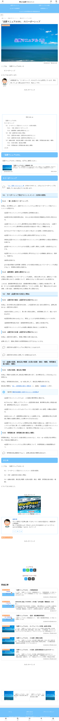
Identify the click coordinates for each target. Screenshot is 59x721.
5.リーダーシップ (9, 123)
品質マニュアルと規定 (7, 537)
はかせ (15, 519)
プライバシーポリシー (48, 711)
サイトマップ (29, 714)
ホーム (10, 711)
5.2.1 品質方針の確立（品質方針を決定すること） (21, 135)
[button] (34, 570)
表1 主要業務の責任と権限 (21, 386)
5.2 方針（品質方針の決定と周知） (16, 133)
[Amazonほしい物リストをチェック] (21, 531)
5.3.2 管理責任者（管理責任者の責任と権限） (20, 145)
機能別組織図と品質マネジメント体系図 (24, 392)
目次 (27, 117)
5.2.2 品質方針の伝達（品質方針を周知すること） (21, 138)
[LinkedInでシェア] (31, 570)
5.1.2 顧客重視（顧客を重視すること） (18, 130)
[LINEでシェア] (27, 570)
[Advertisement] (29, 102)
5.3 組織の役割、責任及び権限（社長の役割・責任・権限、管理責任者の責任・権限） (30, 140)
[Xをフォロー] (14, 531)
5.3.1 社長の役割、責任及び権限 (16, 142)
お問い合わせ (29, 711)
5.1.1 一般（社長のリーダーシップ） (18, 128)
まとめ (6, 147)
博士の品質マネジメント (26, 2)
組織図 (43, 386)
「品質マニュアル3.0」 (10, 120)
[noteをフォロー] (17, 531)
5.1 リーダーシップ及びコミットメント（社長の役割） (21, 125)
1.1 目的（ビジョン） (15, 185)
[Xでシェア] (24, 570)
